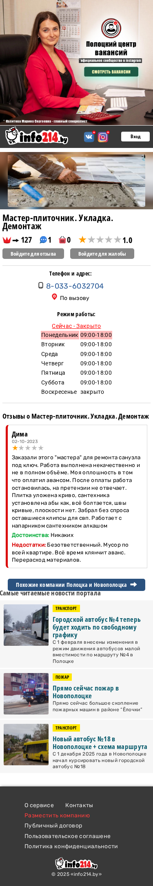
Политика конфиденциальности (71, 846)
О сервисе (39, 805)
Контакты (79, 805)
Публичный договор (53, 825)
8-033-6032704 (75, 286)
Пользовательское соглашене (67, 836)
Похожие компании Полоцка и (72, 584)
